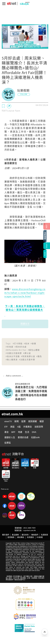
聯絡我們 (34, 535)
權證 (41, 422)
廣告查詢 (25, 535)
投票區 (7, 443)
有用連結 (30, 537)
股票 (23, 422)
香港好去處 (23, 438)
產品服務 (15, 535)
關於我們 (5, 535)
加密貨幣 (39, 427)
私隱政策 (44, 535)
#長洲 (26, 344)
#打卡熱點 (18, 344)
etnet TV (8, 422)
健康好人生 (9, 438)
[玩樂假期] (8, 94)
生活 (27, 432)
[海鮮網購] (46, 236)
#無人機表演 (12, 360)
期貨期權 (32, 422)
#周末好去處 (21, 347)
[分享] (9, 106)
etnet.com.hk (12, 413)
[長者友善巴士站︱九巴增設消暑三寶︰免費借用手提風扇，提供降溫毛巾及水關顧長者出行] (8, 392)
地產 (20, 432)
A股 (19, 427)
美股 (12, 427)
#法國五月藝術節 (14, 353)
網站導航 (20, 537)
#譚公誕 (27, 353)
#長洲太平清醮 (13, 357)
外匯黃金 (27, 427)
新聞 (16, 422)
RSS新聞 (40, 537)
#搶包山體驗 (34, 350)
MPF (13, 432)
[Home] (11, 3)
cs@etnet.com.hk (29, 530)
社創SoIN (35, 438)
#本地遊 (9, 347)
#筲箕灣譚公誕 (28, 357)
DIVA (34, 432)
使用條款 (10, 537)
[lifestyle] (24, 3)
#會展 (33, 344)
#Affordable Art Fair (16, 350)
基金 (6, 432)
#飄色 (39, 357)
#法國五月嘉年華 (27, 360)
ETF (6, 427)
